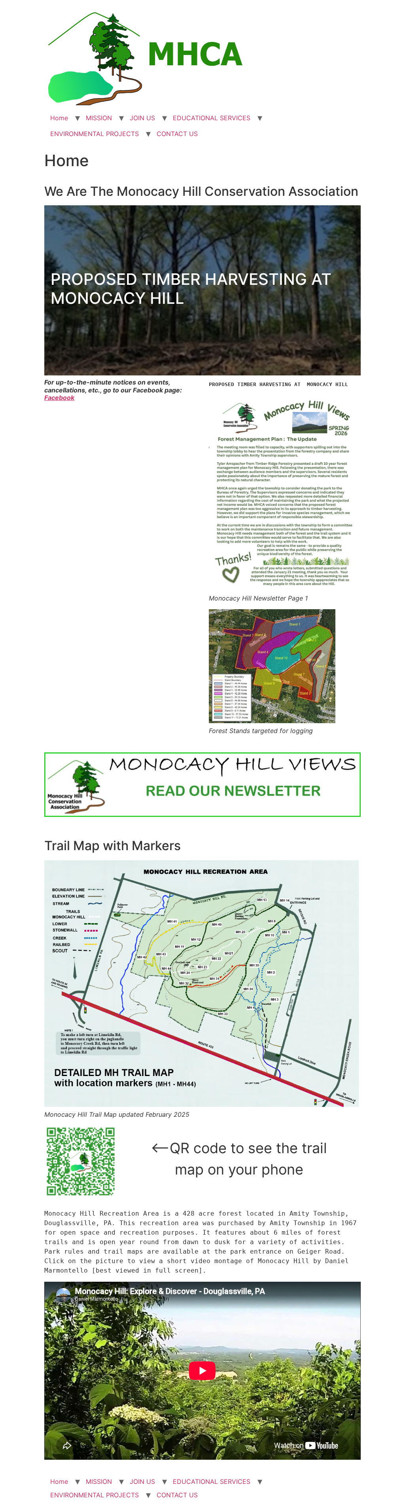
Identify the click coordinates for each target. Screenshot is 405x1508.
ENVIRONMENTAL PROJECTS (94, 134)
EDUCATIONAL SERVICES (211, 118)
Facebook (59, 398)
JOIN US (142, 118)
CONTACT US (177, 134)
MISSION (99, 118)
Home (59, 118)
